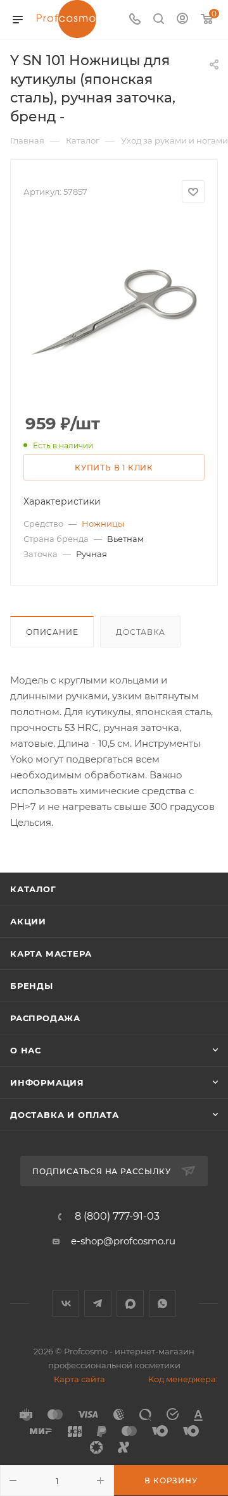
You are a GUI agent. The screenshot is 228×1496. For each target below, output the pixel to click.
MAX (130, 1303)
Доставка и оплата (64, 1115)
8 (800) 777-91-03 (117, 1216)
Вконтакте (65, 1303)
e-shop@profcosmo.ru (123, 1241)
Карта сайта (79, 1379)
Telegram (97, 1303)
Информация (47, 1082)
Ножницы (103, 523)
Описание (52, 632)
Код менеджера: (183, 1379)
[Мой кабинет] (182, 20)
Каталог (33, 889)
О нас (25, 1050)
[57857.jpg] (114, 309)
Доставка (140, 632)
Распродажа (45, 1018)
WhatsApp (162, 1303)
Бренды (31, 986)
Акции (28, 921)
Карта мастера (50, 953)
